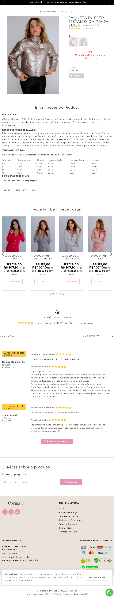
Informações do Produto (57, 107)
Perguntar (71, 482)
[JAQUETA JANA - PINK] (14, 234)
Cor (71, 36)
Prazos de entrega (68, 512)
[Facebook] (5, 513)
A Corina (63, 508)
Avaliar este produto (58, 441)
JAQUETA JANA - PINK (14, 257)
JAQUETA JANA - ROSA (100, 257)
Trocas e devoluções (69, 516)
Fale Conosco (66, 528)
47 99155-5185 (10, 549)
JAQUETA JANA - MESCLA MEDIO (43, 257)
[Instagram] (11, 513)
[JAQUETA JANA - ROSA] (100, 234)
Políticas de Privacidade (70, 520)
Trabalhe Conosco (68, 524)
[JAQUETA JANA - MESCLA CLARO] (71, 234)
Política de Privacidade (21, 580)
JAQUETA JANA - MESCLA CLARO (71, 257)
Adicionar (77, 76)
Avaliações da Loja (68, 532)
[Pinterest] (17, 513)
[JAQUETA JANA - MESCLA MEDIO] (43, 234)
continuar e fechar (97, 577)
